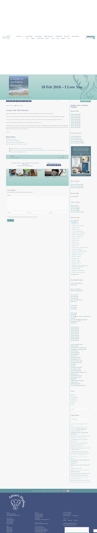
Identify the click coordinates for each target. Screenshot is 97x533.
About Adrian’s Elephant (11, 514)
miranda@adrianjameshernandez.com (70, 523)
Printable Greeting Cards (48, 36)
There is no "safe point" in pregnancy (76, 478)
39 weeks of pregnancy (85, 427)
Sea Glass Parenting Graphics (77, 139)
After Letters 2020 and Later (76, 212)
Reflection (73, 378)
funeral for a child (74, 441)
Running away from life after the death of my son (80, 465)
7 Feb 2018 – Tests (75, 242)
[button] (7, 101)
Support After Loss (39, 148)
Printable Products (59, 36)
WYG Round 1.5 (74, 274)
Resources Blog (74, 196)
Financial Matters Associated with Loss (78, 347)
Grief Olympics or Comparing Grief (78, 349)
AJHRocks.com (74, 399)
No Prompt (73, 365)
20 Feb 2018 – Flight (75, 260)
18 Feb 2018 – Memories (76, 256)
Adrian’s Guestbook (10, 520)
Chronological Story (10, 519)
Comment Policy (74, 400)
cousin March (73, 437)
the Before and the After (86, 473)
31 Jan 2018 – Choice (76, 227)
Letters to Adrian (10, 522)
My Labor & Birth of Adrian (76, 360)
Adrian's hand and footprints (75, 430)
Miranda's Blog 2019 (75, 124)
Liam (86, 451)
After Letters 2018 (74, 208)
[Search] (94, 38)
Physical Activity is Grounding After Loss (79, 372)
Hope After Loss (74, 356)
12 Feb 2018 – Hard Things (77, 249)
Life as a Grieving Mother (76, 289)
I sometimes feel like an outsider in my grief (77, 451)
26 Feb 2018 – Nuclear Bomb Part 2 (78, 272)
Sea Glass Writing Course (76, 138)
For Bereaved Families (39, 514)
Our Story (47, 38)
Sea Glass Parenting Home (76, 136)
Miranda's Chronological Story (77, 290)
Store (69, 38)
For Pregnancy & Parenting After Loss (42, 519)
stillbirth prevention (75, 471)
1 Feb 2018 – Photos (75, 229)
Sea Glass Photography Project (40, 531)
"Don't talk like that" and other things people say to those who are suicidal (80, 424)
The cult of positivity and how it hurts (79, 475)
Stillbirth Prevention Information (77, 380)
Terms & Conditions (74, 397)
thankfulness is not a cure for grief (76, 473)
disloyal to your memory (46, 150)
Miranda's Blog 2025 (75, 114)
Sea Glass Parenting (28, 36)
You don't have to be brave (87, 482)
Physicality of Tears (74, 374)
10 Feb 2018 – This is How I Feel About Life (80, 247)
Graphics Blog (9, 531)
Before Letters (73, 205)
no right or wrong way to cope (85, 456)
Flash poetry (86, 439)
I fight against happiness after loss (20, 151)
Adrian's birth (73, 429)
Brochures (73, 314)
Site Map (72, 394)
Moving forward (81, 454)
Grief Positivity (23, 148)
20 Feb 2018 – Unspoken (76, 262)
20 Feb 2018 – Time (75, 258)
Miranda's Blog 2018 (75, 125)
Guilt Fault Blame (74, 354)
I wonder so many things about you (18, 150)
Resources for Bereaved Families (77, 184)
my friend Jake (85, 454)
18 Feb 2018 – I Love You (76, 254)
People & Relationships (31, 148)
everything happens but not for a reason (77, 439)
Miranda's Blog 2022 (75, 119)
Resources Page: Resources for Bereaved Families (15, 142)
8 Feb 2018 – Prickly (75, 243)
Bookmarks (73, 313)
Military (32, 38)
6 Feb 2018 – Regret (75, 238)
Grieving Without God (75, 352)
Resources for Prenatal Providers (77, 187)
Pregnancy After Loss (75, 377)
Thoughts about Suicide (75, 383)
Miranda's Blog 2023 (75, 117)
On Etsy (64, 520)
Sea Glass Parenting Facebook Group (41, 530)
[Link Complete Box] (12, 173)
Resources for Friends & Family (77, 186)
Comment (9, 195)
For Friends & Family (39, 515)
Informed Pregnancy (75, 357)
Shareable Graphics (75, 36)
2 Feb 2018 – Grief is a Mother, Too (78, 232)
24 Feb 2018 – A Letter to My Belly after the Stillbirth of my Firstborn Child (80, 266)
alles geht (82, 430)
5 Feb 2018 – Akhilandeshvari (77, 236)
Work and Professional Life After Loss (78, 385)
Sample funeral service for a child (76, 468)
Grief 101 (73, 446)
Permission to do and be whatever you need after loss (80, 460)
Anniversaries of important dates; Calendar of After (80, 436)
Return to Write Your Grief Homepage (25, 165)
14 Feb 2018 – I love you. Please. (78, 252)
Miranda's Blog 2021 (75, 121)
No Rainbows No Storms (75, 367)
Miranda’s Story (9, 527)
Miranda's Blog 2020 (75, 122)
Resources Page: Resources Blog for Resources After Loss (16, 144)
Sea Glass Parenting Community (77, 141)
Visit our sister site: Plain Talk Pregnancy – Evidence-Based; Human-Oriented (46, 490)
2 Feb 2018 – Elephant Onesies (77, 231)
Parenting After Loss (75, 369)
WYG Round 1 (17, 148)
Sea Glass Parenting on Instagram (77, 142)
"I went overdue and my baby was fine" (77, 427)
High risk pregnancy (79, 446)
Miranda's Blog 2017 (75, 127)
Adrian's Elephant (81, 429)
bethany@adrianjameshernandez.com (70, 525)
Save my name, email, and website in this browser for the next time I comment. (22, 216)
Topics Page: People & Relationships (13, 140)
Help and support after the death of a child (33, 150)
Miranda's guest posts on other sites (75, 454)
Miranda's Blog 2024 (75, 116)
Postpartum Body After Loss (76, 375)
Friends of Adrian (40, 38)
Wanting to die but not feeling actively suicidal (78, 480)
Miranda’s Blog (9, 529)
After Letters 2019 (74, 210)
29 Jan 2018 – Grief (75, 223)
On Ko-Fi (75, 520)
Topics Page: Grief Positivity (11, 139)
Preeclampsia (73, 463)
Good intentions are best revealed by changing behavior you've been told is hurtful (79, 443)
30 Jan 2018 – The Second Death (78, 225)
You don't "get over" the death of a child (77, 482)
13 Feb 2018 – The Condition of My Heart (79, 251)
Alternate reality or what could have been (79, 433)
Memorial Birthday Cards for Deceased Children (80, 453)
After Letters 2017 (74, 207)
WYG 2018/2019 (74, 220)
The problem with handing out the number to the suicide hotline (79, 476)
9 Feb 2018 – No (75, 245)
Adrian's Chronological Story (76, 283)
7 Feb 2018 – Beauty (75, 240)
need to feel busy (79, 456)
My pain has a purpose (74, 456)
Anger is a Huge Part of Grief (77, 344)
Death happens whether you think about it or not (80, 437)
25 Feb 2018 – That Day (76, 268)
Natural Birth (73, 364)
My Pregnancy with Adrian (76, 362)
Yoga (88, 480)
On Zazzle (70, 520)
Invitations (73, 323)
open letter (72, 458)
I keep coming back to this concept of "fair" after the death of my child (80, 448)
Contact (58, 38)
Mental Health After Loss (76, 359)
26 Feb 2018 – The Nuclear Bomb (78, 270)
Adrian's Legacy (74, 284)
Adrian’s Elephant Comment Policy (13, 515)
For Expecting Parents (39, 516)
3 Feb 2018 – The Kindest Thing (78, 234)
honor (82, 446)
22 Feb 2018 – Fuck (75, 263)
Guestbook (73, 402)
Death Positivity (74, 346)
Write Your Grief (10, 530)
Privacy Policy (73, 396)
